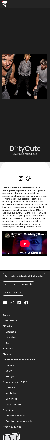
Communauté (13, 404)
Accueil (7, 315)
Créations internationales (19, 421)
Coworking (11, 399)
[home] (4, 4)
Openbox (11, 332)
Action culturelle (12, 427)
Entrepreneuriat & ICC (15, 382)
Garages (10, 376)
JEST (8, 343)
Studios (7, 354)
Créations (8, 410)
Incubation (11, 393)
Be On (9, 371)
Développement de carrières (19, 360)
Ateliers (10, 365)
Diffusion (8, 326)
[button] (46, 4)
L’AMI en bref (10, 321)
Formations (9, 349)
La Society (11, 337)
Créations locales (15, 416)
